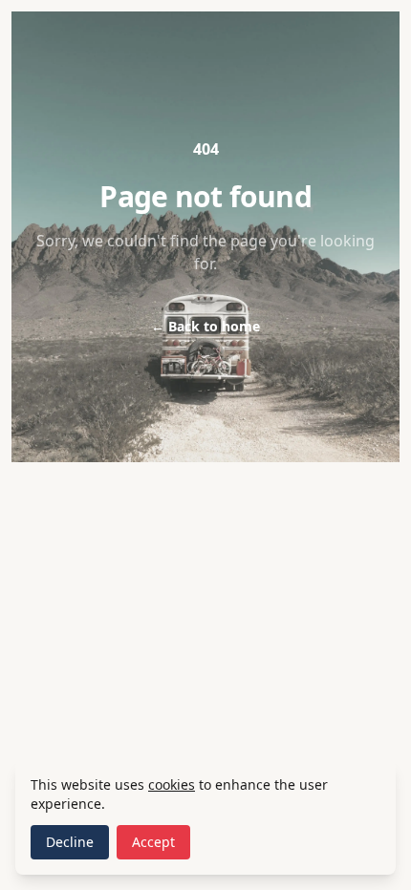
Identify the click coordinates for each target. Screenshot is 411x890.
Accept (153, 842)
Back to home (205, 326)
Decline (70, 842)
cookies (171, 784)
